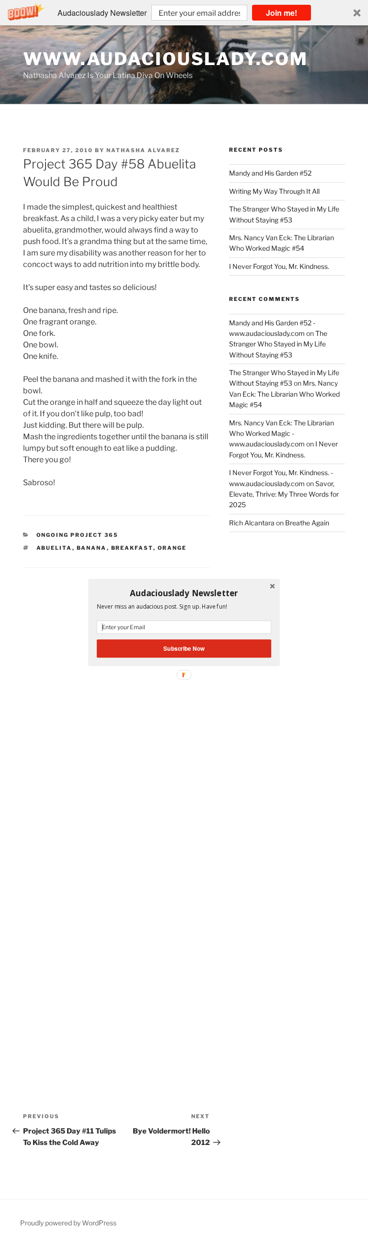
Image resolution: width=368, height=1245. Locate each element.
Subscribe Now (184, 649)
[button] (184, 593)
